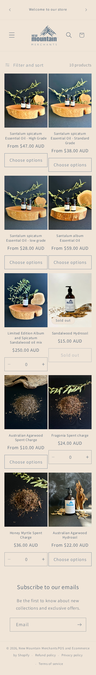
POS (61, 648)
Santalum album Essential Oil (70, 238)
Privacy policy (72, 655)
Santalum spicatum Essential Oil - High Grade (26, 135)
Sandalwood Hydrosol (70, 333)
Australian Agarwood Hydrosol (70, 535)
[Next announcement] (86, 9)
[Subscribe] (79, 625)
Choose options (26, 160)
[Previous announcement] (9, 9)
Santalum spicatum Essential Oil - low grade (26, 238)
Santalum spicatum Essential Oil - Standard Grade (70, 138)
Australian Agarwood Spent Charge (26, 437)
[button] (11, 35)
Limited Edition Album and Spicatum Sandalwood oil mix (26, 338)
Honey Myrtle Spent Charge (26, 535)
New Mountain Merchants (38, 648)
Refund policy (45, 655)
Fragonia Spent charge (69, 435)
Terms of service (51, 664)
